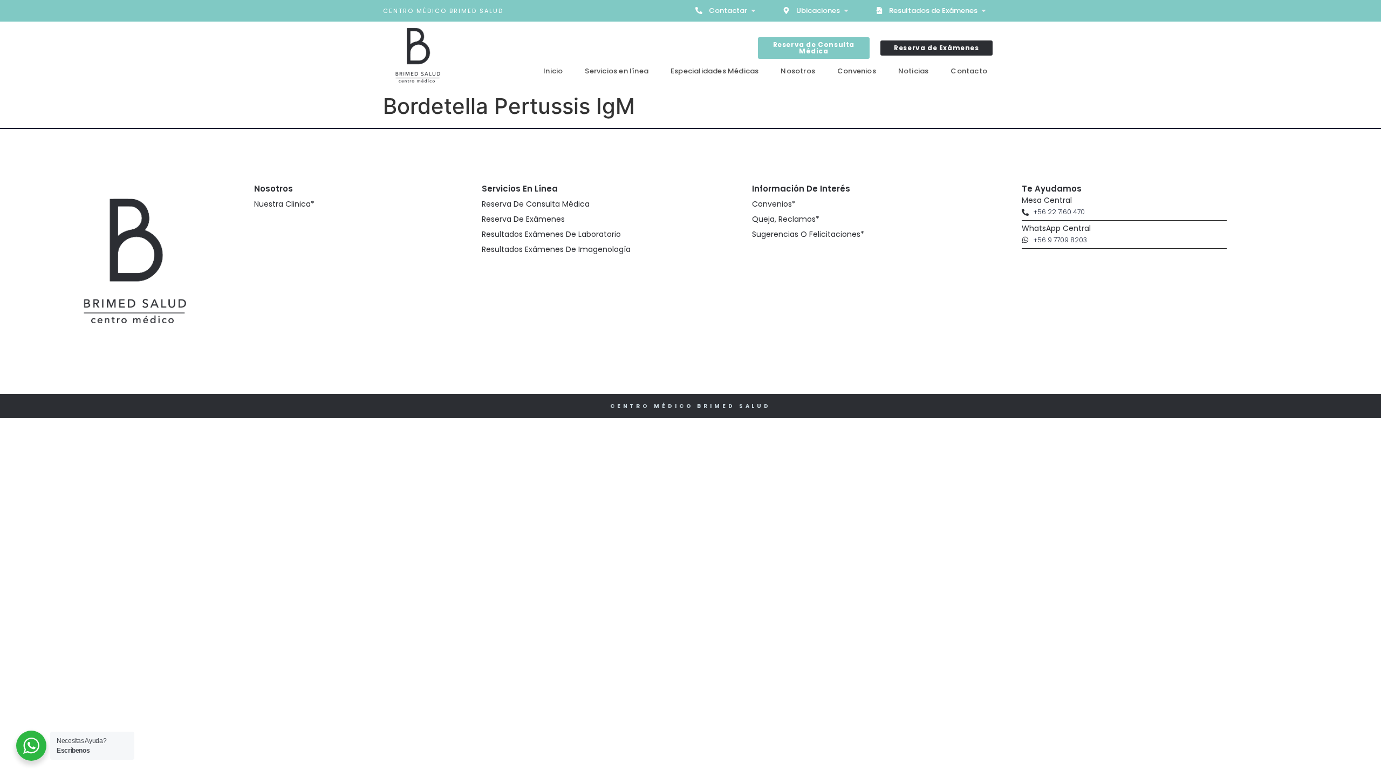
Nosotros (798, 71)
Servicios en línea (616, 71)
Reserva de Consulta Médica (536, 204)
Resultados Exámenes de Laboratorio (551, 234)
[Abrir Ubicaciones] (846, 10)
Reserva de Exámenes (523, 219)
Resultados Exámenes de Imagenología (556, 249)
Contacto (969, 71)
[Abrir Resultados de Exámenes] (983, 10)
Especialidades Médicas (714, 71)
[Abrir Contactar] (753, 10)
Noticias (913, 71)
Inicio (553, 71)
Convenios (856, 71)
